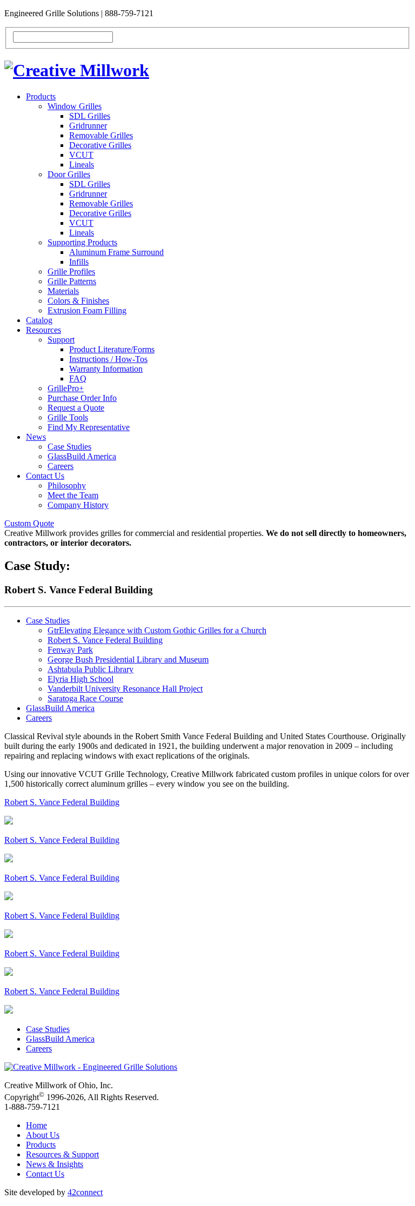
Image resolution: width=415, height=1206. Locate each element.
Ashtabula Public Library (90, 669)
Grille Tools (68, 417)
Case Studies (69, 446)
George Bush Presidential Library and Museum (128, 659)
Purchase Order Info (82, 398)
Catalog (39, 320)
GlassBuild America (82, 456)
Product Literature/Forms (112, 349)
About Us (42, 1135)
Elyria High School (80, 679)
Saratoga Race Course (85, 698)
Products (41, 96)
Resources (43, 329)
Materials (63, 291)
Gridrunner (88, 125)
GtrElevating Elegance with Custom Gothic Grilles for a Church (157, 630)
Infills (79, 261)
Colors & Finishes (78, 300)
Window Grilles (75, 106)
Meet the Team (73, 495)
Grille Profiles (71, 271)
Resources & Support (62, 1154)
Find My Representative (89, 427)
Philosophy (67, 485)
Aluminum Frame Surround (116, 252)
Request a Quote (76, 407)
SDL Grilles (89, 115)
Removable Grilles (101, 135)
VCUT (81, 154)
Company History (78, 505)
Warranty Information (106, 368)
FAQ (77, 378)
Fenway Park (70, 649)
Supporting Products (82, 242)
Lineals (81, 164)
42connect (85, 1192)
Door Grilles (69, 174)
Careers (60, 466)
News (36, 436)
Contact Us (45, 475)
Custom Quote (29, 523)
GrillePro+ (66, 388)
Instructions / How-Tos (108, 359)
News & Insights (54, 1164)
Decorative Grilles (100, 145)
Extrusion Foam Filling (87, 310)
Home (36, 1125)
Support (61, 339)
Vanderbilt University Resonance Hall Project (125, 688)
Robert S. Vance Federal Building (105, 640)
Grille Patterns (72, 281)
